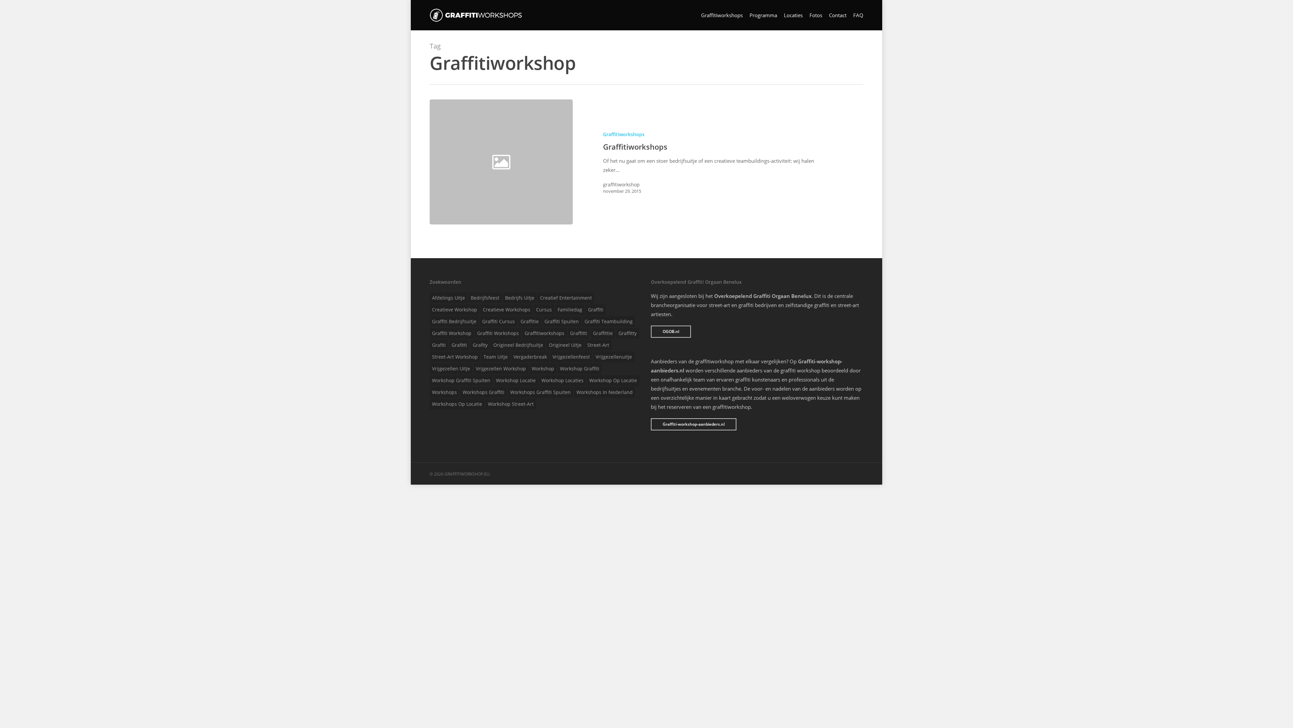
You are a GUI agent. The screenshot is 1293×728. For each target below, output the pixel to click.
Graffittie (603, 333)
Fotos (815, 15)
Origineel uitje (565, 345)
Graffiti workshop (451, 333)
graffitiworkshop (621, 184)
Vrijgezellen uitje (451, 368)
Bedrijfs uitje (519, 298)
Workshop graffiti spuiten (461, 380)
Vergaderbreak (530, 357)
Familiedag (570, 309)
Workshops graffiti (483, 392)
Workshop (543, 368)
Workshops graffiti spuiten (540, 392)
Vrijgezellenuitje (614, 357)
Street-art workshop (455, 357)
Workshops (444, 392)
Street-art (598, 345)
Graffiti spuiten (561, 321)
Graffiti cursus (498, 321)
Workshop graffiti (579, 368)
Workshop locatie (516, 380)
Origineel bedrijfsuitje (518, 345)
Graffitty (628, 333)
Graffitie (530, 321)
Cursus (544, 309)
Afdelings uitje (448, 298)
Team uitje (496, 357)
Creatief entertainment (566, 298)
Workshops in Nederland (604, 392)
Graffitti (578, 333)
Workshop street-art (511, 404)
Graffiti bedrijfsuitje (454, 321)
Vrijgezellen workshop (501, 368)
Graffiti (595, 309)
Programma (763, 15)
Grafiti (439, 345)
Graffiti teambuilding (609, 321)
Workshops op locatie (457, 404)
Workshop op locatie (613, 380)
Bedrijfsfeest (485, 298)
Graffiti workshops (498, 333)
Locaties (793, 15)
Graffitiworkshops (722, 15)
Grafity (480, 345)
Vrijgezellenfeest (571, 357)
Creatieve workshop (454, 309)
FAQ (858, 15)
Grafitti (459, 345)
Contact (838, 15)
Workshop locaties (562, 380)
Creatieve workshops (506, 309)
